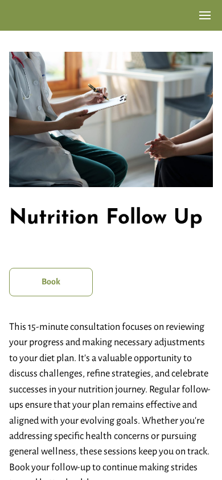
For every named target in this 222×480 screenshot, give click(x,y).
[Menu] (205, 15)
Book (51, 281)
